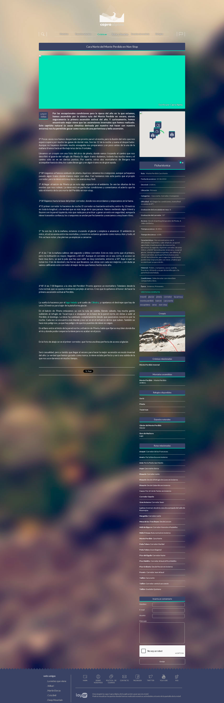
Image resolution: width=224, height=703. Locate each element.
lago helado (71, 302)
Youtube (164, 680)
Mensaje (143, 621)
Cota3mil (52, 695)
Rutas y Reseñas (120, 34)
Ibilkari (51, 686)
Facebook (137, 680)
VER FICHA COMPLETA (150, 292)
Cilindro (95, 302)
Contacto (124, 680)
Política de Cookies (111, 681)
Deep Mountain (55, 700)
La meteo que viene (57, 681)
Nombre (142, 604)
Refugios (159, 34)
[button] (157, 132)
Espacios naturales (83, 34)
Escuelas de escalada (140, 34)
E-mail (142, 610)
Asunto (142, 615)
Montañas (64, 34)
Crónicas (102, 34)
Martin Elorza (54, 690)
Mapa (85, 680)
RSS (176, 680)
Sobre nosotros (98, 681)
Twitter (150, 680)
